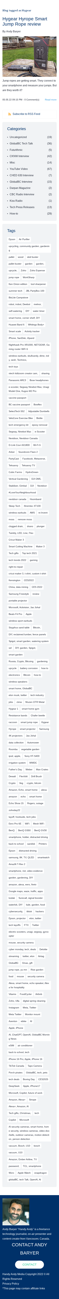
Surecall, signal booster (31, 898)
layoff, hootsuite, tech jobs (22, 817)
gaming (34, 560)
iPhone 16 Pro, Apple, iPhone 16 (25, 1059)
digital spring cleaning (34, 1001)
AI (31, 1021)
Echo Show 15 (16, 803)
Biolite (39, 418)
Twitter (35, 925)
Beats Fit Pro (15, 614)
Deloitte (43, 949)
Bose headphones (39, 380)
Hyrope (12, 729)
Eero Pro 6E (15, 823)
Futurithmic (16, 150)
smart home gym (30, 708)
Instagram (14, 1007)
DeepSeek (14, 1086)
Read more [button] (51, 99)
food (11, 976)
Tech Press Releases (22, 207)
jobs (11, 702)
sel (10, 648)
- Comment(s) (31, 99)
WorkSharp (28, 277)
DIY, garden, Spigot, (25, 648)
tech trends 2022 (17, 560)
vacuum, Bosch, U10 (19, 1145)
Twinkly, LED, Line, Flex (21, 533)
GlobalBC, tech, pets (36, 1072)
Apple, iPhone (16, 1028)
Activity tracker (32, 331)
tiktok (29, 911)
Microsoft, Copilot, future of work (25, 1093)
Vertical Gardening (18, 479)
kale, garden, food (35, 904)
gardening (42, 661)
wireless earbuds (17, 512)
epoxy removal (39, 425)
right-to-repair (16, 566)
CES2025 (43, 1079)
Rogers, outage (35, 803)
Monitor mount (32, 1014)
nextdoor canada (17, 499)
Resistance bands (18, 715)
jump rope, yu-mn (18, 969)
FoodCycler (26, 994)
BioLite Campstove (18, 297)
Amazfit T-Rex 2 (17, 864)
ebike (23, 1021)
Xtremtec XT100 (32, 506)
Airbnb (38, 994)
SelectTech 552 (17, 411)
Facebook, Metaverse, (34, 458)
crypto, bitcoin (34, 783)
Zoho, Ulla (14, 1001)
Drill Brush (36, 776)
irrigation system (17, 762)
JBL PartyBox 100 (35, 290)
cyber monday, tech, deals (22, 949)
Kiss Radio (16, 200)
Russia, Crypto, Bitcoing (21, 661)
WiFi (27, 823)
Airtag (41, 956)
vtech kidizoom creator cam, (23, 373)
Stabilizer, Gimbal (18, 485)
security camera (36, 976)
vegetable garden (30, 749)
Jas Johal (31, 735)
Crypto (12, 783)
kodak (12, 898)
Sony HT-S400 (31, 756)
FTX (26, 925)
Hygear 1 (13, 708)
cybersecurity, (16, 911)
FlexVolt (23, 776)
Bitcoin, (37, 627)
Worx (11, 1172)
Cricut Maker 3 (16, 539)
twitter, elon (28, 956)
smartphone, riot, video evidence (26, 871)
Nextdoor (42, 485)
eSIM (11, 1045)
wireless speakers (18, 681)
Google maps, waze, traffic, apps (26, 891)
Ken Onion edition (18, 284)
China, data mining (18, 587)
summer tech (15, 290)
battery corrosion (29, 668)
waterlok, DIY (15, 904)
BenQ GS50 (24, 830)
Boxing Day (29, 1079)
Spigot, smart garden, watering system (29, 641)
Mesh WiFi (38, 823)
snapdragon (40, 1172)
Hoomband (35, 499)
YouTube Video (19, 169)
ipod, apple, (15, 756)
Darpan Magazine (20, 188)
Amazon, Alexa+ (17, 1099)
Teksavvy (13, 465)
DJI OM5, (36, 479)
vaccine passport (17, 397)
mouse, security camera (21, 942)
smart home (35, 796)
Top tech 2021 (29, 553)
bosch (37, 1145)
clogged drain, (16, 526)
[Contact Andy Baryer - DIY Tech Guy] (15, 1200)
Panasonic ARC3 (17, 380)
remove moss (25, 519)
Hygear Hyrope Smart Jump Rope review (24, 21)
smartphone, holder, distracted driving (28, 837)
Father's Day (15, 769)
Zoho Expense (37, 270)
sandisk (31, 843)
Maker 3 (40, 546)
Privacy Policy (10, 1283)
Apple (29, 614)
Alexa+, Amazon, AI (19, 1106)
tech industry (37, 695)
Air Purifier (24, 239)
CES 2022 (37, 587)
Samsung (44, 729)
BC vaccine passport (19, 404)
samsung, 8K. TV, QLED (21, 857)
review (35, 594)
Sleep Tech (14, 506)
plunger (41, 526)
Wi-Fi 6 (37, 445)
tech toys (13, 366)
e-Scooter (40, 431)
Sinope (32, 1099)
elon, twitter (35, 918)
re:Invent (43, 512)
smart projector (28, 729)
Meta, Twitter (29, 1007)
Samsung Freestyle (19, 594)
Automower (33, 742)
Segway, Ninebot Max (20, 431)
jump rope (14, 277)
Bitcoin (26, 675)
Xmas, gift (27, 963)
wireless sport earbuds (20, 620)
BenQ (12, 830)
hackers (40, 911)
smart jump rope (29, 722)
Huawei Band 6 (16, 324)
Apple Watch (24, 1172)
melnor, (37, 304)
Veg (21, 783)
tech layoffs (14, 925)
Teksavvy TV (28, 465)
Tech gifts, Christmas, (20, 1113)
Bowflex (38, 404)
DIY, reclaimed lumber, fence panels (27, 634)
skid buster (32, 257)
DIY (27, 311)
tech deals (14, 1079)
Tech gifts (14, 553)
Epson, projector (17, 918)
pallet (11, 257)
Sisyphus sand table (19, 627)
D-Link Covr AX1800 (19, 445)
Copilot (12, 1119)
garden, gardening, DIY (21, 877)
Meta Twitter (15, 1014)
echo (23, 796)
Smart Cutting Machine (20, 546)
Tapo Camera (35, 1066)
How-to (14, 213)
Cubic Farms (15, 472)
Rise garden (37, 969)
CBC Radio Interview (22, 194)
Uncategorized (18, 137)
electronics (14, 675)
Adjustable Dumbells (38, 411)
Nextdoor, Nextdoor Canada (23, 438)
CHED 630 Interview (22, 175)
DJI (32, 485)
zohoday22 (14, 810)
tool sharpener (38, 284)
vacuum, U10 (15, 1152)
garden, (40, 263)
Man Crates (42, 769)
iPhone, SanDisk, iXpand (21, 338)
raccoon (13, 722)
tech (37, 1113)
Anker (12, 452)
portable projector (18, 600)
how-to (37, 675)
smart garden (16, 654)
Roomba (13, 749)
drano (30, 526)
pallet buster (15, 263)
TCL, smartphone (32, 1166)
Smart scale (15, 331)
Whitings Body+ (36, 324)
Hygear (45, 722)
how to (44, 668)
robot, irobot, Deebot (19, 304)
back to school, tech (19, 1052)
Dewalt (12, 776)
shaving (45, 373)
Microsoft (24, 1119)
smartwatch (43, 857)
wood (20, 257)
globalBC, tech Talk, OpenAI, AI (25, 1179)
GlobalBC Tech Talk (21, 143)
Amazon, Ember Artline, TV (23, 1159)
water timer (39, 311)
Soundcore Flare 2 (28, 452)
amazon (13, 796)
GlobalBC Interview (21, 181)
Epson (12, 850)
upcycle (13, 668)
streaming (14, 956)
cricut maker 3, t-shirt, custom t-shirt (27, 573)
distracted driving (28, 850)
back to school (16, 843)
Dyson (12, 239)
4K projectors (15, 735)
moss (11, 519)
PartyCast (14, 458)
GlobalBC (14, 963)
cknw (19, 702)
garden (28, 263)
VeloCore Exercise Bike (21, 418)
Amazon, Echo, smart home (23, 789)
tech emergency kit (18, 425)
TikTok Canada (16, 1066)
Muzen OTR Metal (34, 702)
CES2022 (29, 580)
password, (14, 1166)
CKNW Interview (19, 156)
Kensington (14, 580)
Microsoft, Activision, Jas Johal (24, 607)
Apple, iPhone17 (31, 1086)
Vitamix (12, 994)
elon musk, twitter (18, 695)
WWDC (33, 762)
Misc (12, 162)
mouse (20, 976)
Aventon (13, 1021)
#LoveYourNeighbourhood (22, 492)
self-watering (15, 311)
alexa (44, 789)
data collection (16, 742)
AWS (32, 512)
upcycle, (13, 270)
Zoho (23, 270)
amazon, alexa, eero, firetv (22, 884)
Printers (43, 843)
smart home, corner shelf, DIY (24, 318)
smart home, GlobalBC (20, 688)
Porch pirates (15, 1072)
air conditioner (25, 1045)
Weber (29, 769)
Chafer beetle (38, 715)
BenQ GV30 (40, 830)
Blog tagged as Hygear (16, 10)
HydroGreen (32, 472)
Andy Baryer (13, 31)
